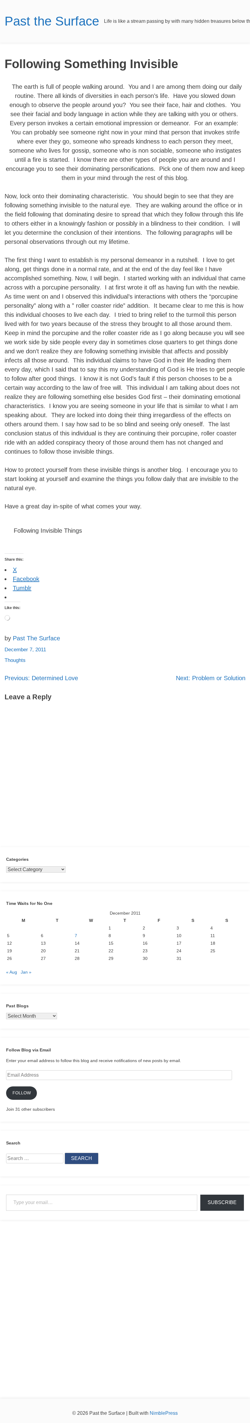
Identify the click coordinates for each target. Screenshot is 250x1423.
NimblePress (163, 1413)
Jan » (26, 972)
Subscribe (222, 1202)
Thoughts (15, 660)
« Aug (11, 972)
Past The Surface (36, 638)
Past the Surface (52, 21)
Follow (21, 1092)
